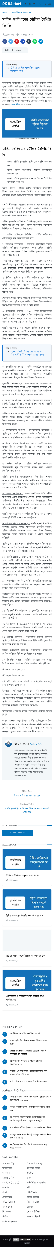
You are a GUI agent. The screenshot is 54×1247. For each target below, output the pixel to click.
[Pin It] (16, 41)
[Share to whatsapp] (34, 41)
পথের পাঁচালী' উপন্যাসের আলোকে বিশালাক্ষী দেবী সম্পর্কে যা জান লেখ (27, 353)
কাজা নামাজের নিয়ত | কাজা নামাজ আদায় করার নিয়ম (30, 1127)
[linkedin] (34, 4)
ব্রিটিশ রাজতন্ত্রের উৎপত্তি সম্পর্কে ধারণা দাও (25, 916)
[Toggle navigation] (49, 3)
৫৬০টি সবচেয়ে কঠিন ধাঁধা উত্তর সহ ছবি (25, 1033)
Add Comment (19, 832)
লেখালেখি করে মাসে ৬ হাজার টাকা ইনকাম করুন (28, 1081)
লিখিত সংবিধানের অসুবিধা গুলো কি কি (22, 875)
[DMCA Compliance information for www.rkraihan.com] (22, 1239)
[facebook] (25, 4)
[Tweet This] (10, 41)
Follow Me (36, 744)
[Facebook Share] (4, 41)
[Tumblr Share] (28, 41)
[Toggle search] (44, 3)
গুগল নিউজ (15, 104)
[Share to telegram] (40, 41)
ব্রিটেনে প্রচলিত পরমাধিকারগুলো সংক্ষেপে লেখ (25, 69)
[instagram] (30, 4)
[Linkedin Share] (22, 41)
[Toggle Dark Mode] (40, 3)
